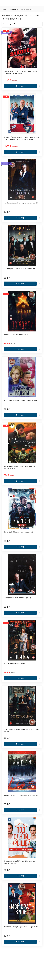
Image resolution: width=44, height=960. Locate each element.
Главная (4, 9)
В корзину (20, 86)
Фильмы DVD (14, 9)
